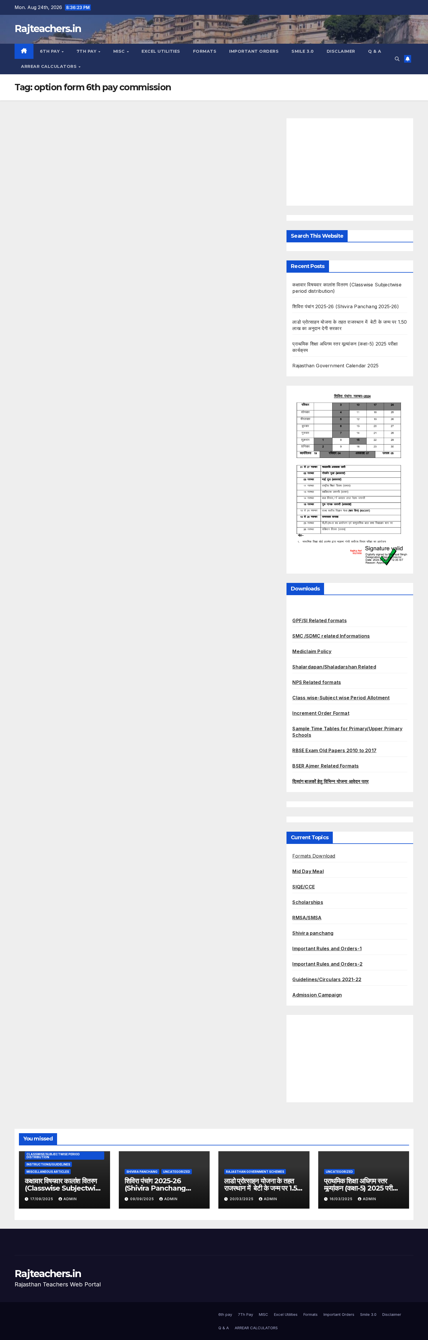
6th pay (50, 51)
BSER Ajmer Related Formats (325, 766)
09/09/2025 (142, 1199)
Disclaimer (341, 51)
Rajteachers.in (48, 28)
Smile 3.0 (302, 51)
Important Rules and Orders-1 (327, 948)
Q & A (374, 51)
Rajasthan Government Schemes (255, 1171)
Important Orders (254, 51)
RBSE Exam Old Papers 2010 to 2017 (334, 750)
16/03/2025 (342, 1199)
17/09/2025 (42, 1199)
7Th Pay (87, 51)
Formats (205, 51)
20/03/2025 (242, 1199)
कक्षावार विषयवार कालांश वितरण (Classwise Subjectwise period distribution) (64, 1188)
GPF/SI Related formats (319, 620)
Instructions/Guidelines (48, 1164)
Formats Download (313, 856)
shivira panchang (142, 1171)
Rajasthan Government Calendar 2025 (335, 365)
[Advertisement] (349, 162)
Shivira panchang (312, 933)
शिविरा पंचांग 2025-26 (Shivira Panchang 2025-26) (345, 306)
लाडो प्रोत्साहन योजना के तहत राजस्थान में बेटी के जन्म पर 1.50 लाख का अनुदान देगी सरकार (262, 1188)
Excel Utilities (161, 51)
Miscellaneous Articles (47, 1171)
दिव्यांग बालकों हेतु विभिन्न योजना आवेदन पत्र (330, 781)
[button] (397, 59)
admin (70, 1199)
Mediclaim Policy (311, 651)
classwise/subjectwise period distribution (53, 1155)
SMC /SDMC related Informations (331, 636)
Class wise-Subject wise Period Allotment (341, 698)
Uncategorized (176, 1171)
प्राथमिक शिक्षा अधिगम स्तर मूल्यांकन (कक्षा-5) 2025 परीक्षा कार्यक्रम (361, 1188)
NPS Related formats (316, 682)
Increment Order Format (320, 713)
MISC (119, 51)
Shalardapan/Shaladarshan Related (334, 667)
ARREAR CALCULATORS (49, 66)
